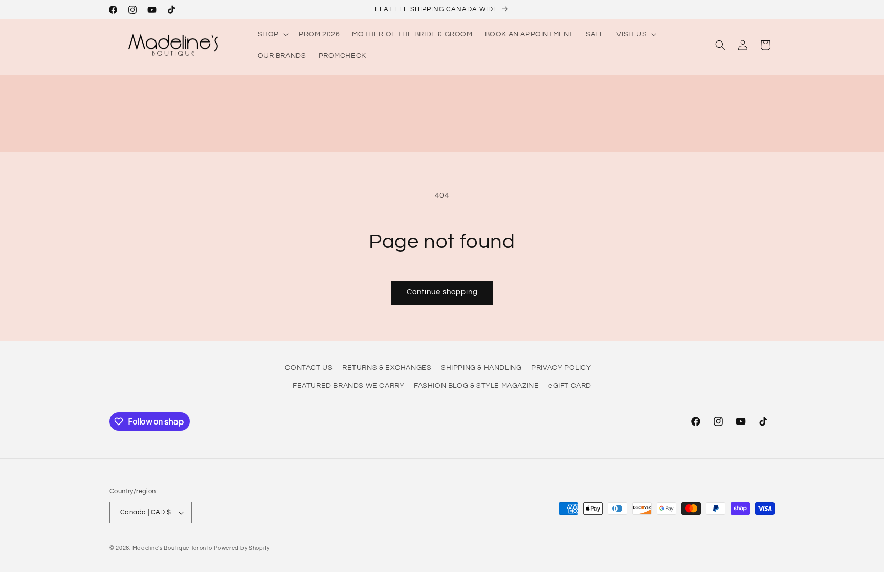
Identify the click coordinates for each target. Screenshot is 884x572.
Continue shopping (442, 292)
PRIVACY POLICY (561, 367)
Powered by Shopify (242, 548)
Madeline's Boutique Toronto (172, 548)
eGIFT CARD (569, 385)
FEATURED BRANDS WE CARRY (348, 385)
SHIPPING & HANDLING (481, 367)
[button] (272, 34)
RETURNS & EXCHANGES (386, 367)
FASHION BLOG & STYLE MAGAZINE (476, 385)
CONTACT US (309, 367)
